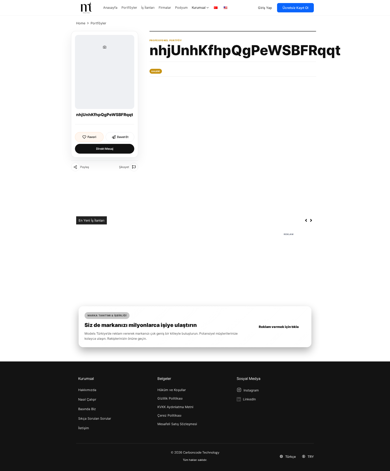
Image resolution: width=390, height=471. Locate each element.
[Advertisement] (195, 264)
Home (80, 23)
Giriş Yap (265, 8)
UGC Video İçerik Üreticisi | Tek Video (138, 220)
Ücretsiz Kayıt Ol (295, 8)
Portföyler (98, 23)
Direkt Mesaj (104, 148)
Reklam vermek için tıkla (279, 327)
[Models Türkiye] (86, 7)
